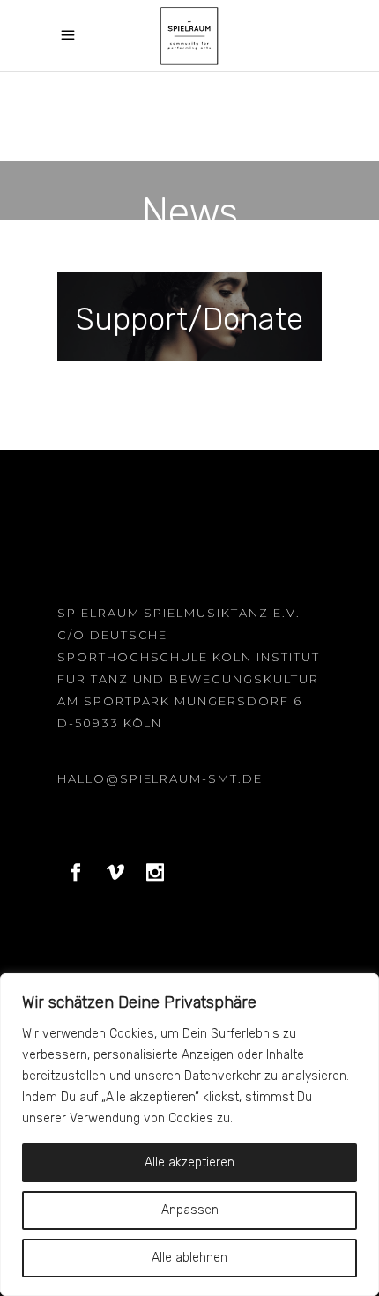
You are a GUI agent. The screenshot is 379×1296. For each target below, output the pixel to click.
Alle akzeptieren (189, 1162)
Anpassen (190, 1210)
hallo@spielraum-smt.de (160, 778)
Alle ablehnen (189, 1257)
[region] (189, 1134)
